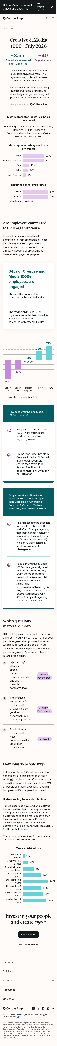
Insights (9, 28)
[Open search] (46, 18)
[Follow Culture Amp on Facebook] (41, 1028)
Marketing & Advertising (28, 501)
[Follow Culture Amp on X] (36, 1028)
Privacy (41, 1034)
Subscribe (29, 1034)
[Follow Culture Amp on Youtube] (50, 1028)
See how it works (28, 944)
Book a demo (28, 934)
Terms (35, 1034)
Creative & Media (36, 508)
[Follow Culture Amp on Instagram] (45, 1028)
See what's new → (41, 7)
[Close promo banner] (52, 6)
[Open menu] (52, 18)
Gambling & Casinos (20, 505)
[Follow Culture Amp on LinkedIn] (31, 1028)
